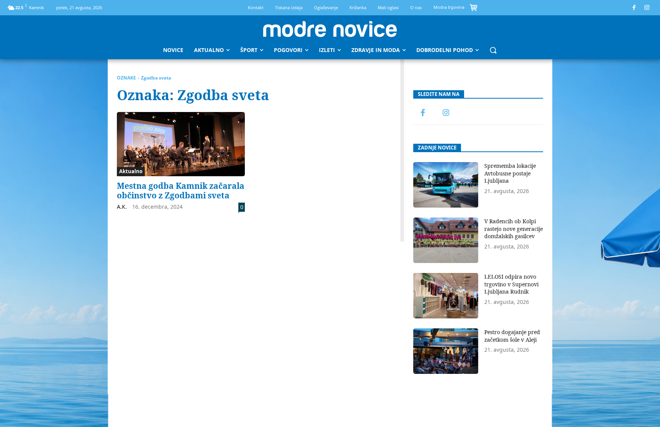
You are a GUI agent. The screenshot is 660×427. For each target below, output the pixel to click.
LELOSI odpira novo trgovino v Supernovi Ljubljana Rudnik (511, 284)
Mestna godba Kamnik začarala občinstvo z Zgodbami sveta (180, 190)
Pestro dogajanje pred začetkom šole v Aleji (512, 335)
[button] (493, 50)
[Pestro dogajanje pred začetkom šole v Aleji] (445, 351)
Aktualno (130, 171)
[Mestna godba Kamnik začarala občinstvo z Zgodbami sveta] (181, 144)
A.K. (122, 206)
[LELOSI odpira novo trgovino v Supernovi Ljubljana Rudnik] (445, 295)
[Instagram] (647, 7)
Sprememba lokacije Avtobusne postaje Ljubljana (510, 173)
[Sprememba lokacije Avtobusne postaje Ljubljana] (445, 185)
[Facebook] (634, 7)
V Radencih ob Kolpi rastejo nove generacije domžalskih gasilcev (513, 229)
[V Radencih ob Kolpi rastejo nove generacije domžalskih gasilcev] (445, 240)
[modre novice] (330, 29)
